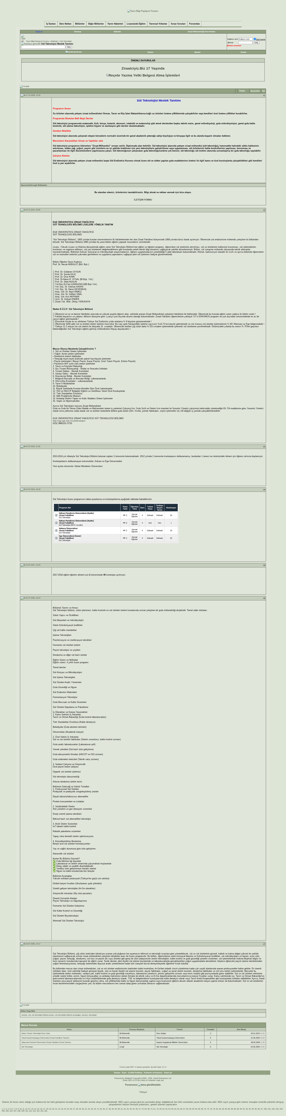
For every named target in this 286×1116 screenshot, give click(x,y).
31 (86, 1109)
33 (92, 1109)
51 (154, 1109)
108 (18, 1111)
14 (35, 1109)
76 (205, 1109)
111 (26, 1111)
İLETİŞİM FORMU (143, 200)
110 (11, 1111)
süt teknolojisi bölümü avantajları (68, 1015)
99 (119, 1109)
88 (235, 1109)
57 (184, 1109)
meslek (24, 1015)
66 (196, 1109)
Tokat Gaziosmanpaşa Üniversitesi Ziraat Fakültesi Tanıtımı (45, 1038)
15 (38, 1109)
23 (62, 1109)
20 (53, 1109)
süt (29, 1015)
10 (21, 1109)
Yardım (150, 52)
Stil (263, 91)
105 (3, 1111)
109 (22, 1111)
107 (14, 1111)
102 (273, 1109)
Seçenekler (255, 91)
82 (223, 1109)
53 (166, 1109)
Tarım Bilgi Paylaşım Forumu (37, 41)
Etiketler (117, 32)
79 (214, 1109)
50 (145, 1109)
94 (253, 1109)
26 (71, 1109)
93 (250, 1109)
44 (134, 1109)
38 (110, 1109)
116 (45, 1111)
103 (277, 1109)
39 (113, 1109)
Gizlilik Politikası (135, 1073)
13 (32, 1109)
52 (163, 1109)
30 (83, 1109)
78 (211, 1109)
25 (68, 1109)
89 (238, 1109)
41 (122, 1109)
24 (65, 1109)
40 (116, 1109)
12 (26, 1109)
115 (41, 1111)
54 (169, 1109)
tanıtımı (85, 1015)
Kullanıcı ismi (232, 39)
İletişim (117, 1073)
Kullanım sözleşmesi (153, 1073)
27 (74, 1109)
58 (190, 1109)
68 (202, 1109)
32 (89, 1109)
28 (77, 1109)
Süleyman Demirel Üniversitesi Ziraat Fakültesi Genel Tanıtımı (46, 1042)
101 (269, 1109)
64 (175, 1109)
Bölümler (54, 41)
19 (50, 1109)
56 (181, 1109)
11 (23, 1109)
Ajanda (197, 52)
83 (220, 1109)
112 (30, 1111)
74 (151, 1109)
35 (101, 1109)
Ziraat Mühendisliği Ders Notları (201, 32)
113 (34, 1111)
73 (157, 1109)
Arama (243, 52)
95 (256, 1109)
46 (137, 1109)
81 (217, 1109)
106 (7, 1111)
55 (178, 1109)
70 (142, 1109)
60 (187, 1109)
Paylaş (242, 91)
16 (41, 1109)
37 (107, 1109)
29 (80, 1109)
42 (125, 1109)
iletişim (125, 1104)
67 (29, 1109)
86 (229, 1109)
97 (262, 1109)
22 (59, 1109)
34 (95, 1109)
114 (38, 1111)
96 (259, 1109)
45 (131, 1109)
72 (98, 1109)
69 (199, 1109)
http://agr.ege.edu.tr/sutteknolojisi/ (69, 421)
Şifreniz (230, 43)
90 (241, 1109)
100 (265, 1109)
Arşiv (124, 1073)
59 (193, 1109)
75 (208, 1109)
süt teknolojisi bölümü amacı (43, 1015)
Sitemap (77, 32)
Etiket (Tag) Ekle (28, 1011)
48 (148, 1109)
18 (47, 1109)
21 (56, 1109)
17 (44, 1109)
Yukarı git (168, 1073)
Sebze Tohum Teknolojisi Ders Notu (35, 1033)
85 (226, 1109)
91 (244, 1109)
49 (160, 1109)
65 (172, 1109)
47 (140, 1109)
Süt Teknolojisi (66, 41)
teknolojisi (93, 1015)
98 (232, 1109)
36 (104, 1109)
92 (247, 1109)
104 (281, 1109)
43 (128, 1109)
